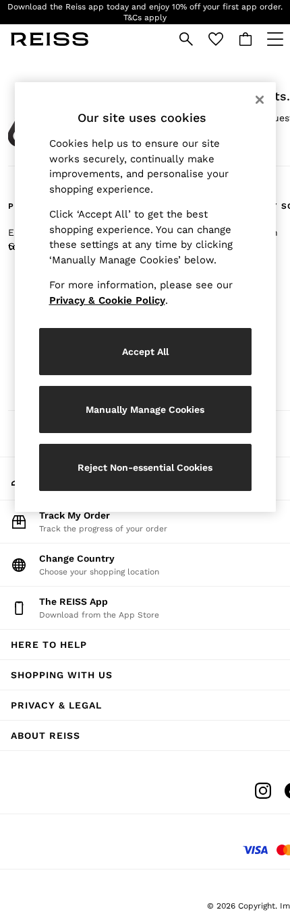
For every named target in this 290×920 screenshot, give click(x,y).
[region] (145, 297)
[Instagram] (263, 791)
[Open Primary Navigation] (275, 39)
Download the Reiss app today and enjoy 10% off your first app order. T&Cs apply (145, 12)
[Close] (259, 100)
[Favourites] (216, 39)
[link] (186, 39)
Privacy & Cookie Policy (107, 300)
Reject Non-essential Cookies (145, 467)
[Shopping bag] (245, 39)
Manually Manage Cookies (145, 409)
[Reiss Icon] (49, 39)
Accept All (145, 351)
